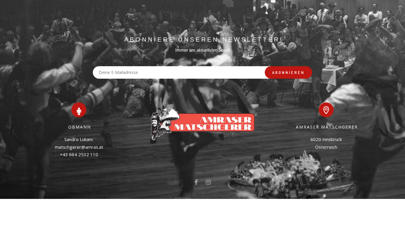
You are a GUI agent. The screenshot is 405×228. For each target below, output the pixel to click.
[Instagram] (208, 183)
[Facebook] (196, 183)
